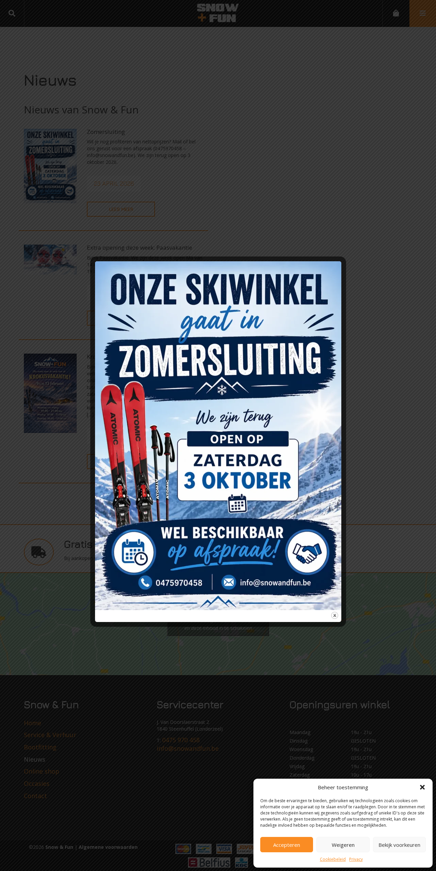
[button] (422, 787)
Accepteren (286, 844)
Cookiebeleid (333, 859)
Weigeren (343, 844)
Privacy (356, 859)
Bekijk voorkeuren (399, 844)
